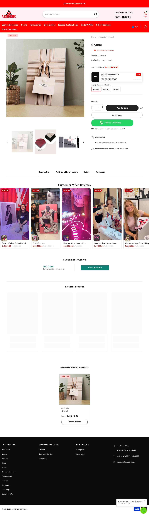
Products (102, 35)
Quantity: (95, 99)
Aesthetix (102, 53)
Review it (100, 169)
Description (44, 169)
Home (93, 35)
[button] (7, 139)
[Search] (71, 12)
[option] (74, 2)
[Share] (141, 106)
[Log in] (145, 24)
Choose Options (74, 419)
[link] (23, 338)
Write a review (95, 265)
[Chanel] (74, 386)
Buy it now (117, 113)
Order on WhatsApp (112, 120)
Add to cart (122, 106)
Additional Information (67, 169)
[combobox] (68, 12)
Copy (138, 72)
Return (86, 169)
